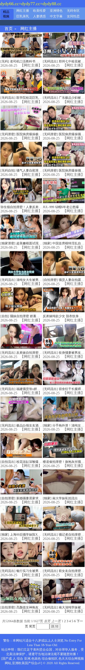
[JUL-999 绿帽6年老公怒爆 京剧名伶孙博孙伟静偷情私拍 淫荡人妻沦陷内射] (63, 190)
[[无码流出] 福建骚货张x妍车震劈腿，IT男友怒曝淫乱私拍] (21, 372)
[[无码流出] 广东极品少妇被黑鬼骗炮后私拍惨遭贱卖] (63, 81)
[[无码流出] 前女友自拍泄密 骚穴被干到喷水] (63, 554)
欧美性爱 (39, 10)
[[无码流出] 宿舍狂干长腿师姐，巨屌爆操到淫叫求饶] (63, 372)
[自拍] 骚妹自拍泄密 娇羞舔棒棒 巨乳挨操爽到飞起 (36, 316)
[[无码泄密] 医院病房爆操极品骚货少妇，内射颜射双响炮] (21, 118)
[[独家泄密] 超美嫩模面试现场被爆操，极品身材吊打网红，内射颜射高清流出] (21, 227)
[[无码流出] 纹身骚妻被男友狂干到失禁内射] (63, 336)
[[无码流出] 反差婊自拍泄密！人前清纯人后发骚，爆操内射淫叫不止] (21, 336)
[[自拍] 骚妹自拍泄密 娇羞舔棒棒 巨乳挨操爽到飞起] (21, 299)
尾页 (32, 626)
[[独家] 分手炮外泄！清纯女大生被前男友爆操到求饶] (63, 409)
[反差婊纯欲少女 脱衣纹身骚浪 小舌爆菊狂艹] (63, 299)
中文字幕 (56, 16)
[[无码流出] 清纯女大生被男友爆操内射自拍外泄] (21, 263)
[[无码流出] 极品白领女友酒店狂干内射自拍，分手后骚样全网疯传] (21, 409)
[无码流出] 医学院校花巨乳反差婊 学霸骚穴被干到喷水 (39, 97)
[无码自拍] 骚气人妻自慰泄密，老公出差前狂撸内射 (36, 170)
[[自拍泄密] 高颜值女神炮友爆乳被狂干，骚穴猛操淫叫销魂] (21, 591)
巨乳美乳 (22, 16)
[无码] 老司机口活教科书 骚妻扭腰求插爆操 (31, 61)
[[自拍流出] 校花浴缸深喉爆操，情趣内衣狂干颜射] (21, 445)
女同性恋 (73, 16)
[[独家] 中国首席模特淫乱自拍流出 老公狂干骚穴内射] (63, 227)
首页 (9, 29)
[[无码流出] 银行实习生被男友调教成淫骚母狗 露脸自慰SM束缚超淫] (21, 554)
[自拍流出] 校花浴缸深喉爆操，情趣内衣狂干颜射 (35, 461)
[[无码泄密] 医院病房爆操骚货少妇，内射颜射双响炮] (63, 154)
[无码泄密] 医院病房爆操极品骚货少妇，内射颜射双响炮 (40, 134)
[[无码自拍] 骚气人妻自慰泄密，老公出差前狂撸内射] (21, 154)
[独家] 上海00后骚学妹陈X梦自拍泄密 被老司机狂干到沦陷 (41, 534)
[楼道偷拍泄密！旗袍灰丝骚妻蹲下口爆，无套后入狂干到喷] (63, 445)
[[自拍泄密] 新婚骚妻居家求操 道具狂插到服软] (21, 481)
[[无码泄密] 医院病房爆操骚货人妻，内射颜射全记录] (63, 118)
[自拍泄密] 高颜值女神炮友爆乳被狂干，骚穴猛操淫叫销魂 (41, 607)
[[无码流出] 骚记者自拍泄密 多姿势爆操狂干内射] (63, 518)
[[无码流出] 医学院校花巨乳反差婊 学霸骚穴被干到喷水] (21, 81)
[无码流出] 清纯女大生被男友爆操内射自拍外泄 (33, 280)
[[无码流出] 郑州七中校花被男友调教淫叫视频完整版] (63, 45)
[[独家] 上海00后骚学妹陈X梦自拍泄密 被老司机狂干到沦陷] (21, 518)
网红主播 (22, 10)
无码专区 (73, 10)
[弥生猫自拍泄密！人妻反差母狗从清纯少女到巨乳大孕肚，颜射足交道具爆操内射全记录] (21, 190)
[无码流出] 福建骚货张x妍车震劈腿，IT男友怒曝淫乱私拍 (40, 389)
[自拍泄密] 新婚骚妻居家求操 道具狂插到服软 (32, 498)
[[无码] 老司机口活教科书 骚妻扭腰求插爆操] (21, 45)
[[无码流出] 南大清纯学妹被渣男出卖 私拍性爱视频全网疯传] (63, 591)
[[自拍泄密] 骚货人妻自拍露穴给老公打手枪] (63, 263)
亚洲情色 (56, 10)
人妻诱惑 (39, 16)
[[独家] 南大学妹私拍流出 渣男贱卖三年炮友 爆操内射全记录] (63, 481)
